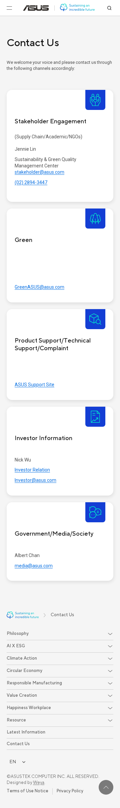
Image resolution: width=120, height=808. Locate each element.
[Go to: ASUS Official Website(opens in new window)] (36, 8)
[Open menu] (9, 8)
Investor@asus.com (35, 480)
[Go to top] (106, 787)
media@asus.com (34, 565)
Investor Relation (32, 470)
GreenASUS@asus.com (39, 287)
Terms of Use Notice (27, 791)
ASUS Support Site (34, 384)
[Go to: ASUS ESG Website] (77, 8)
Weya (38, 782)
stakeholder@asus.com (39, 172)
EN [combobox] (12, 762)
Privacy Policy (70, 791)
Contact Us (18, 744)
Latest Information (26, 732)
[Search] (109, 8)
